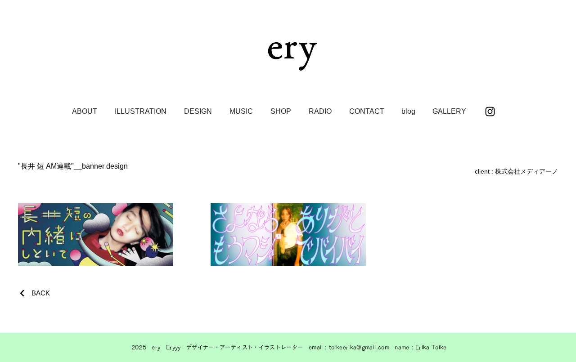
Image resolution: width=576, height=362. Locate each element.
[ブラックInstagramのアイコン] (490, 111)
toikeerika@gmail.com (359, 347)
